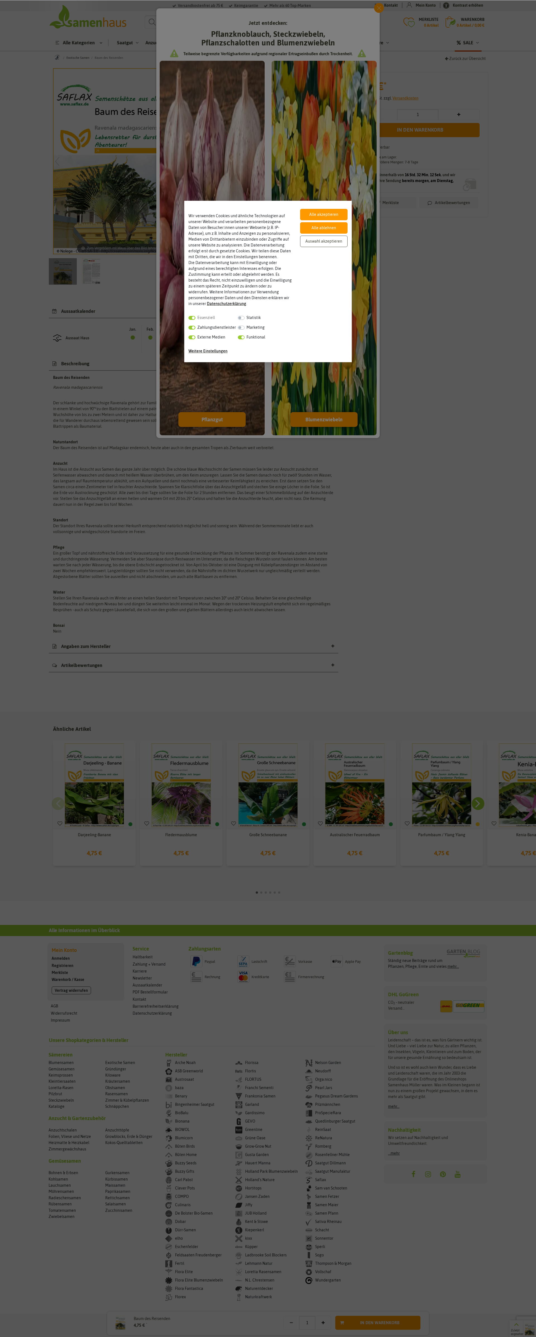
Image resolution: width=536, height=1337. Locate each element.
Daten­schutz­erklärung (226, 303)
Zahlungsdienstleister (216, 327)
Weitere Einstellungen (208, 351)
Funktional (256, 337)
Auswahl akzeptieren (323, 241)
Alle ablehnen (324, 228)
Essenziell (206, 317)
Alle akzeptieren (323, 214)
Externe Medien (211, 337)
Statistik (254, 317)
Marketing (256, 327)
